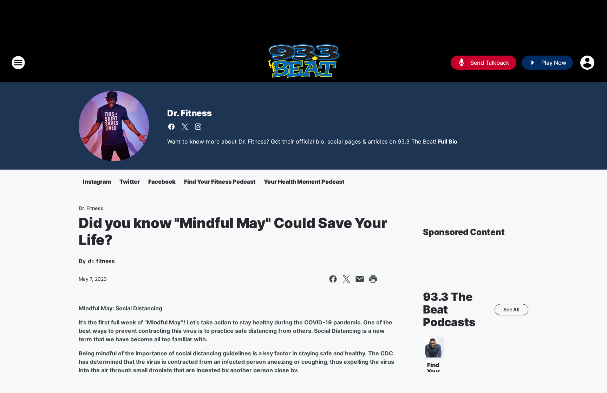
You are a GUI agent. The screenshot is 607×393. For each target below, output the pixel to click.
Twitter (129, 181)
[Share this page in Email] (360, 279)
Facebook (162, 181)
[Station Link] (303, 62)
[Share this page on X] (346, 279)
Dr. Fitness (189, 113)
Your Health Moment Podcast (304, 181)
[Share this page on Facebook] (333, 279)
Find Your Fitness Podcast (219, 181)
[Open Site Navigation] (18, 63)
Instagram (97, 181)
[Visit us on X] (185, 126)
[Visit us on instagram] (198, 126)
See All (511, 309)
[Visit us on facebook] (171, 126)
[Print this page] (373, 279)
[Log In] (588, 63)
